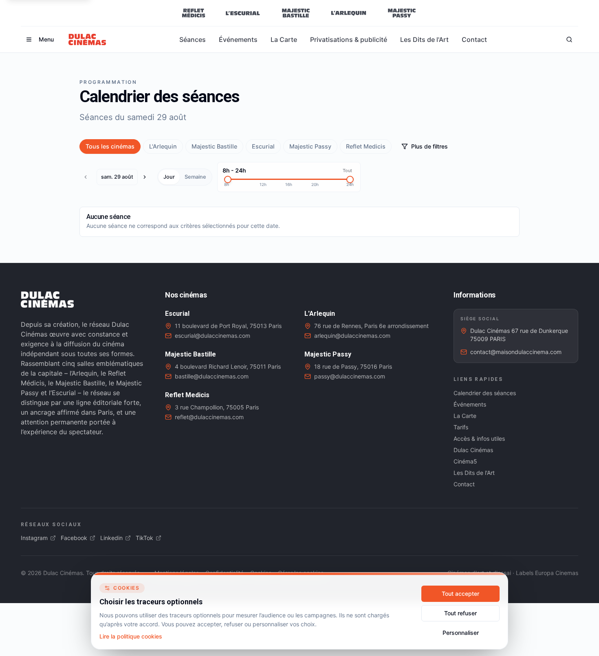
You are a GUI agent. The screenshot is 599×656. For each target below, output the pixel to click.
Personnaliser (461, 632)
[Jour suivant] (147, 177)
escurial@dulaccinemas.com (212, 335)
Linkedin (111, 537)
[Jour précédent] (87, 177)
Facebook (74, 537)
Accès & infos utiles (479, 438)
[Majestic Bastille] (295, 13)
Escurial (263, 146)
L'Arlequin (163, 146)
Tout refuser (460, 613)
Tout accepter (460, 593)
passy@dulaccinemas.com (349, 376)
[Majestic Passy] (401, 13)
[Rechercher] (569, 39)
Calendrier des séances (485, 392)
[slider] (227, 179)
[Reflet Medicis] (193, 13)
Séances (192, 39)
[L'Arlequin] (348, 13)
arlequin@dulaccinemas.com (352, 335)
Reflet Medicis (365, 146)
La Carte (284, 39)
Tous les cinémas (110, 146)
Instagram (34, 537)
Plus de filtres (429, 146)
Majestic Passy (310, 146)
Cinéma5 (465, 461)
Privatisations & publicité (348, 39)
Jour (169, 177)
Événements (238, 39)
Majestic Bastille (214, 146)
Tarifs (461, 427)
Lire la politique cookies (130, 636)
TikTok (144, 537)
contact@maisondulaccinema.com (516, 351)
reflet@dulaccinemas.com (209, 416)
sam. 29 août (117, 177)
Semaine (195, 177)
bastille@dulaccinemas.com (212, 376)
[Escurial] (242, 13)
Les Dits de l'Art (424, 39)
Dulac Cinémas (473, 449)
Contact (474, 39)
